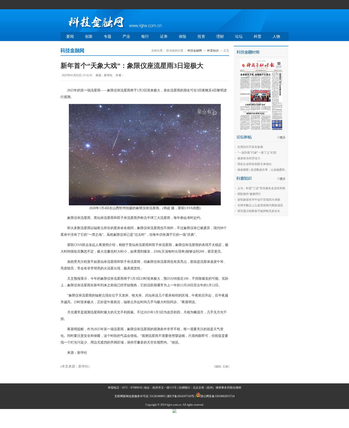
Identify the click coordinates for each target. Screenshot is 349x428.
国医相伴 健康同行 (249, 194)
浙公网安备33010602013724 (217, 396)
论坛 (239, 36)
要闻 (70, 36)
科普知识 (213, 50)
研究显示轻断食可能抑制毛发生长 (258, 211)
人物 (276, 36)
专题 (107, 36)
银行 (145, 36)
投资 (201, 36)
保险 (182, 36)
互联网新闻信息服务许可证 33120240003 (139, 396)
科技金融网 (195, 50)
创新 (89, 36)
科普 (257, 36)
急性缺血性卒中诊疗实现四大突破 (258, 199)
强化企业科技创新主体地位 (254, 164)
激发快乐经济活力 (248, 158)
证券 (164, 36)
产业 (126, 36)
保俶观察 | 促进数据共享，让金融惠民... (262, 169)
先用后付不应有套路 (250, 147)
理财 (220, 36)
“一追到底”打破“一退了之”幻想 (256, 152)
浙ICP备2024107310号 (180, 396)
